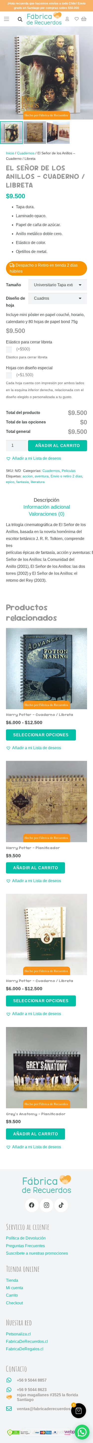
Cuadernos (25, 153)
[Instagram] (46, 1205)
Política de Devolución (26, 1238)
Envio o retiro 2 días (66, 476)
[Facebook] (32, 1205)
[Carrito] (84, 19)
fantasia (22, 482)
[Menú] (6, 19)
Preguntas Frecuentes (25, 1246)
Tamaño (13, 285)
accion (28, 476)
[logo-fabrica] (44, 19)
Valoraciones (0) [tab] (46, 514)
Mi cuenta (14, 1288)
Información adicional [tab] (46, 507)
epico (10, 482)
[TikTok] (61, 1205)
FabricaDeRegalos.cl (24, 1349)
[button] (33, 458)
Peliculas (69, 471)
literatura (38, 482)
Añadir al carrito (57, 446)
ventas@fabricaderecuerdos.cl (46, 1409)
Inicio (10, 153)
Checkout (14, 1303)
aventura (42, 476)
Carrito (12, 1295)
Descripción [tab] (46, 500)
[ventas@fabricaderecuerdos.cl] (11, 1409)
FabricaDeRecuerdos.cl (27, 1341)
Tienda (12, 1280)
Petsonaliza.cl (18, 1334)
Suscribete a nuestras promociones (37, 1253)
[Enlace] (67, 19)
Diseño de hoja (15, 301)
